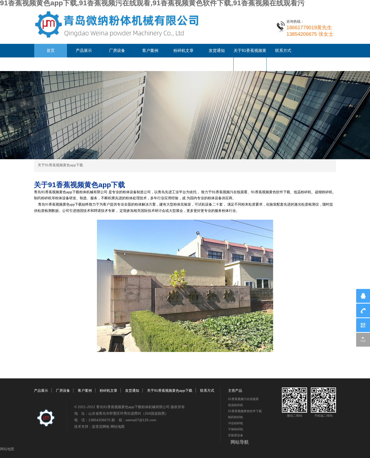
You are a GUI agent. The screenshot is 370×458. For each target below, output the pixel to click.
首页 (51, 50)
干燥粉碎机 (235, 429)
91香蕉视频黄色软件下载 (245, 411)
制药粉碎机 (235, 417)
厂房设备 (117, 50)
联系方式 (283, 50)
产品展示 (84, 50)
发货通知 (217, 50)
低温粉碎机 (235, 405)
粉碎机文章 (183, 50)
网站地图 (117, 426)
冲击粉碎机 (235, 423)
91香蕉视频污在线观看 (243, 399)
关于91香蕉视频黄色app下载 (60, 165)
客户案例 (150, 50)
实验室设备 (235, 435)
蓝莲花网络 (100, 426)
